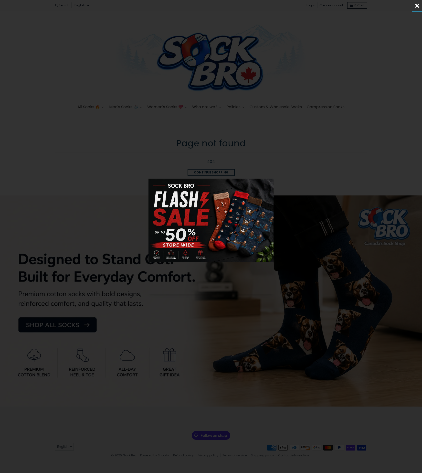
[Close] (417, 5)
